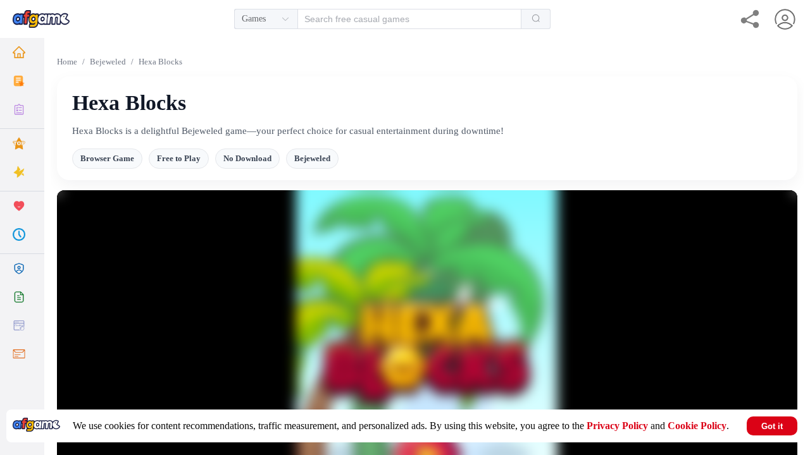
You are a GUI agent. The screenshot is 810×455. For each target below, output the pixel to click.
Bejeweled (108, 61)
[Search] (536, 19)
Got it (772, 426)
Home (67, 61)
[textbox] (402, 18)
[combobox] (392, 19)
